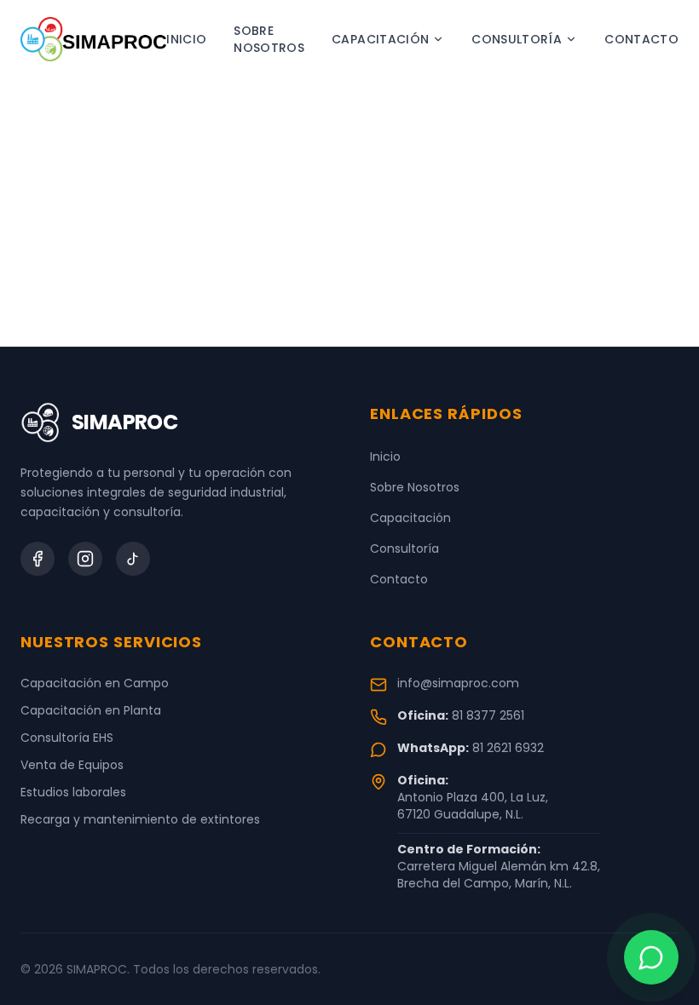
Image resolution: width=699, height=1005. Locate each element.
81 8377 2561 (488, 715)
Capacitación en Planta (90, 710)
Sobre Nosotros (269, 39)
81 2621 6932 (508, 747)
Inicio (186, 39)
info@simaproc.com (458, 683)
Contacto (641, 39)
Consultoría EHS (66, 737)
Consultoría (516, 39)
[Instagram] (85, 559)
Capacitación (380, 39)
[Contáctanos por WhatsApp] (651, 957)
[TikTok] (133, 559)
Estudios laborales (73, 792)
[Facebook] (37, 559)
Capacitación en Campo (94, 683)
